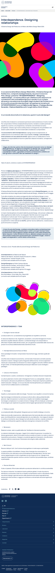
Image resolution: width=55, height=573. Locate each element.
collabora (4, 535)
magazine (4, 539)
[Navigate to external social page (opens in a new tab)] (2, 501)
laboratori (5, 528)
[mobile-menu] (53, 7)
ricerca (4, 525)
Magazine (7, 10)
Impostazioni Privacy (20, 569)
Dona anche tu (7, 558)
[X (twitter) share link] (13, 489)
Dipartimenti (6, 518)
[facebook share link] (10, 489)
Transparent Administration (9, 569)
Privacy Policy (15, 569)
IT (2, 505)
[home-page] (4, 7)
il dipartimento (6, 521)
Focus (13, 10)
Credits (3, 568)
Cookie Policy (26, 569)
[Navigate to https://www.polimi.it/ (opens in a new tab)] (6, 2)
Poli (3, 515)
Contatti (4, 542)
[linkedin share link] (15, 489)
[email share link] (18, 489)
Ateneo (4, 511)
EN (4, 505)
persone (4, 532)
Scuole (4, 513)
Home (2, 10)
